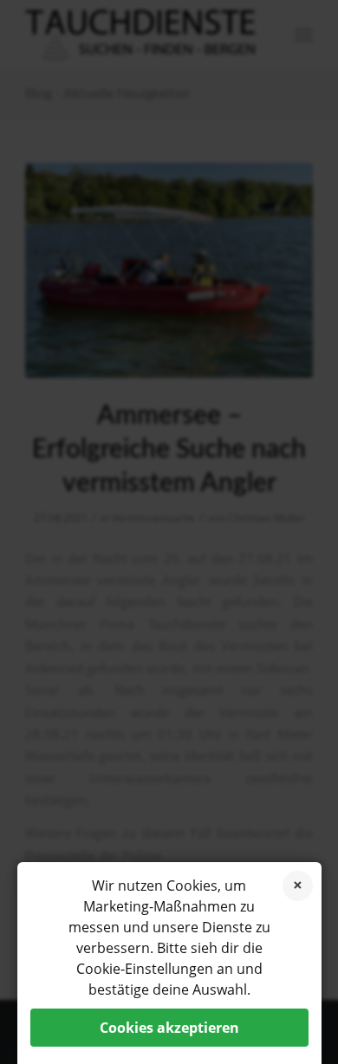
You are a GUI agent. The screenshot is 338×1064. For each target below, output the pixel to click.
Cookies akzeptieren (169, 1027)
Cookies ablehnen (298, 886)
